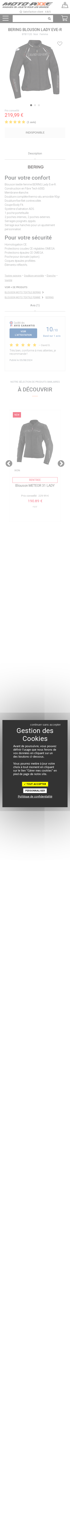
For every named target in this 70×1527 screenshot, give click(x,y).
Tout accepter (36, 784)
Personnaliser (35, 790)
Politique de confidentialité (35, 796)
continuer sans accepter (45, 724)
